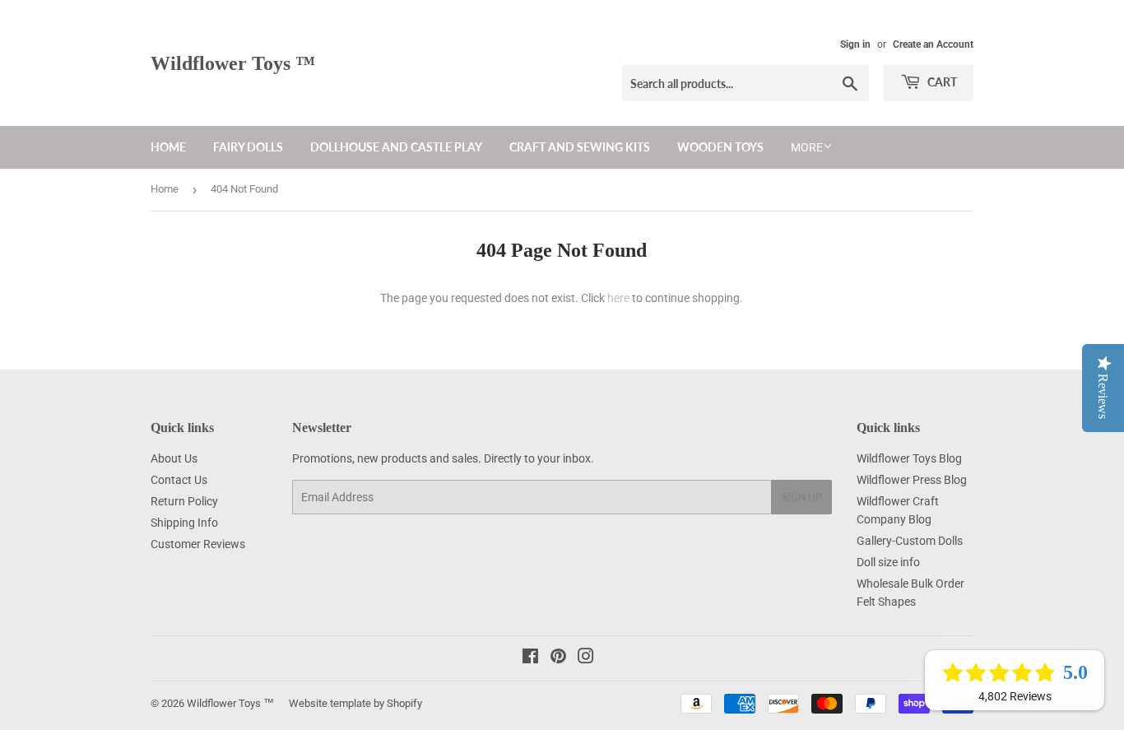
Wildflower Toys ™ (233, 63)
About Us (174, 458)
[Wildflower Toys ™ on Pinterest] (558, 658)
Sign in (855, 44)
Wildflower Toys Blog (909, 458)
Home (168, 147)
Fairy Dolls (248, 147)
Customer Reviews (198, 544)
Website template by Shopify (355, 703)
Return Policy (184, 501)
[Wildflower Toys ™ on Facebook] (530, 658)
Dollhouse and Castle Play (396, 147)
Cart (941, 82)
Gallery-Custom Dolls (910, 540)
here (618, 298)
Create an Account (933, 44)
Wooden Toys (720, 147)
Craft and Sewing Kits (579, 147)
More (807, 147)
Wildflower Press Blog (912, 479)
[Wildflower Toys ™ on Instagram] (586, 658)
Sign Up (801, 497)
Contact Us (179, 479)
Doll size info (888, 562)
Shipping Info (184, 522)
